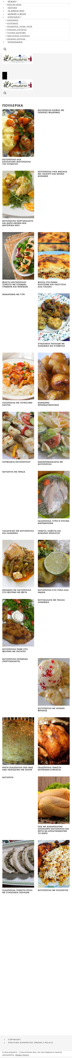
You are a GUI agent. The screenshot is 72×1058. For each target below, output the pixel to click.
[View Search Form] (5, 49)
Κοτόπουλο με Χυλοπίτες (53, 890)
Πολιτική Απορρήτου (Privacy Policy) (30, 1043)
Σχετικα (12, 8)
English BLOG (14, 4)
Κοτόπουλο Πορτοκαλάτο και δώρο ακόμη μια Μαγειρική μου (17, 223)
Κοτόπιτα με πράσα (13, 472)
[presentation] (18, 133)
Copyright (14, 1040)
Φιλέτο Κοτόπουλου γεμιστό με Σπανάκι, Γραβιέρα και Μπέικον (15, 284)
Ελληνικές (12, 20)
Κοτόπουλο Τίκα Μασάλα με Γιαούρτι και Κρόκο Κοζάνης (52, 174)
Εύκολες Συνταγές (17, 29)
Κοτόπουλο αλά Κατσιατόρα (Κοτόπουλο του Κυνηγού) (16, 162)
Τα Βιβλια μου (16, 11)
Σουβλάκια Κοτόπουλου (16, 462)
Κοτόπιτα (8, 777)
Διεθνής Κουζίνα (16, 39)
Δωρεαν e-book (17, 14)
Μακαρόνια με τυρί (13, 294)
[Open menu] (4, 76)
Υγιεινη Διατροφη (16, 33)
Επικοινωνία (15, 42)
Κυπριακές (12, 23)
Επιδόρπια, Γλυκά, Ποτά (19, 26)
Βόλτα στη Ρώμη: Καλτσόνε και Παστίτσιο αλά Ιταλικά (52, 284)
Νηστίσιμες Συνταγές (18, 36)
